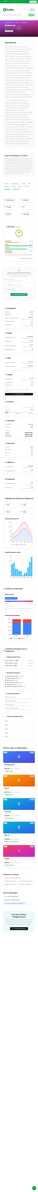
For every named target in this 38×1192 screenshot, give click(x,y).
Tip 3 (6, 729)
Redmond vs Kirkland (10, 881)
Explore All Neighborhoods (12, 900)
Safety (29, 183)
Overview (6, 183)
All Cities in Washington (12, 896)
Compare (7, 189)
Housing (23, 183)
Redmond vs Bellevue (10, 884)
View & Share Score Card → (26, 258)
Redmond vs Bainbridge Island (13, 878)
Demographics (15, 183)
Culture (26, 186)
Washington (17, 22)
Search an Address (20, 394)
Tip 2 (6, 725)
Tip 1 (6, 721)
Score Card (16, 189)
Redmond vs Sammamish (26, 881)
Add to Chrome (33, 1)
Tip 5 (6, 736)
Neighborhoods (8, 22)
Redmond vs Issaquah (25, 884)
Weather (13, 186)
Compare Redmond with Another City (15, 903)
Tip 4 (6, 733)
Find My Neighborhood (20, 928)
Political (20, 186)
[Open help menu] (34, 1188)
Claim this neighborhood (20, 294)
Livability (6, 186)
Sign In (32, 9)
